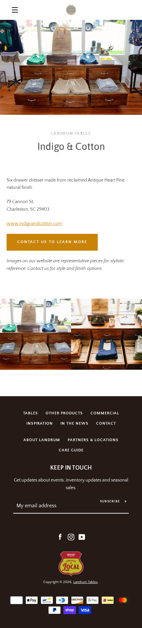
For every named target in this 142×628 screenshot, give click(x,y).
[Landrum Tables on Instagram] (71, 537)
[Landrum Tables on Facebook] (60, 537)
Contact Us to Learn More (52, 242)
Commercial (104, 413)
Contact (106, 423)
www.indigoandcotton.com (34, 223)
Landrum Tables (85, 582)
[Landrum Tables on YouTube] (82, 537)
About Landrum (41, 440)
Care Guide (71, 450)
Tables (30, 413)
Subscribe (110, 501)
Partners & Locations (93, 440)
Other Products (64, 413)
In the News (74, 423)
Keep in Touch (71, 468)
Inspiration (39, 423)
